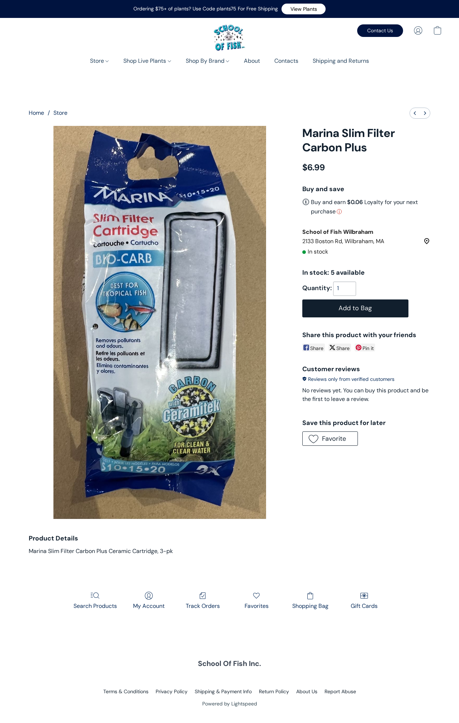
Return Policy (274, 691)
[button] (303, 9)
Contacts (286, 61)
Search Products (95, 606)
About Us (306, 691)
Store (97, 61)
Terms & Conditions (125, 691)
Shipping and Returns (341, 61)
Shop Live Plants (145, 61)
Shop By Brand (206, 61)
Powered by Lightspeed (229, 703)
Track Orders (203, 606)
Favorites (257, 606)
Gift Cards (364, 606)
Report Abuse (340, 691)
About (252, 61)
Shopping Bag (310, 606)
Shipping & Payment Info (223, 691)
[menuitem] (415, 113)
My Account (149, 606)
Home (36, 113)
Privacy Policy (172, 691)
